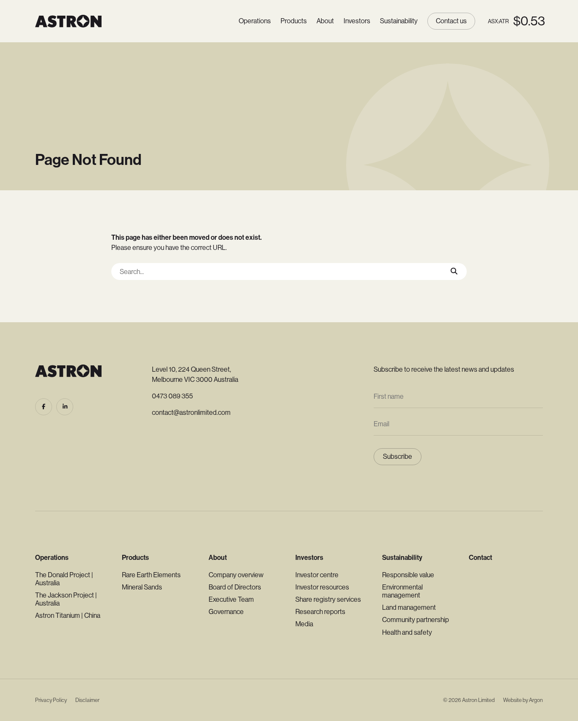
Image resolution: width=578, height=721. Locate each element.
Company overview (236, 575)
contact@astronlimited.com (191, 412)
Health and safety (407, 632)
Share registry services (328, 599)
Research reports (320, 612)
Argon (536, 700)
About (325, 21)
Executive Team (231, 599)
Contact (480, 558)
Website (512, 700)
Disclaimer (87, 700)
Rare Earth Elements (151, 575)
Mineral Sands (142, 587)
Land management (409, 607)
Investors (357, 21)
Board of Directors (235, 587)
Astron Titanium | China (67, 615)
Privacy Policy (51, 700)
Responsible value (408, 575)
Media (304, 624)
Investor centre (317, 575)
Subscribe (397, 456)
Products (294, 21)
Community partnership (415, 620)
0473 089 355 (172, 396)
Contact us (451, 21)
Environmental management (402, 591)
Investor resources (322, 587)
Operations (255, 21)
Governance (226, 612)
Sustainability (399, 21)
